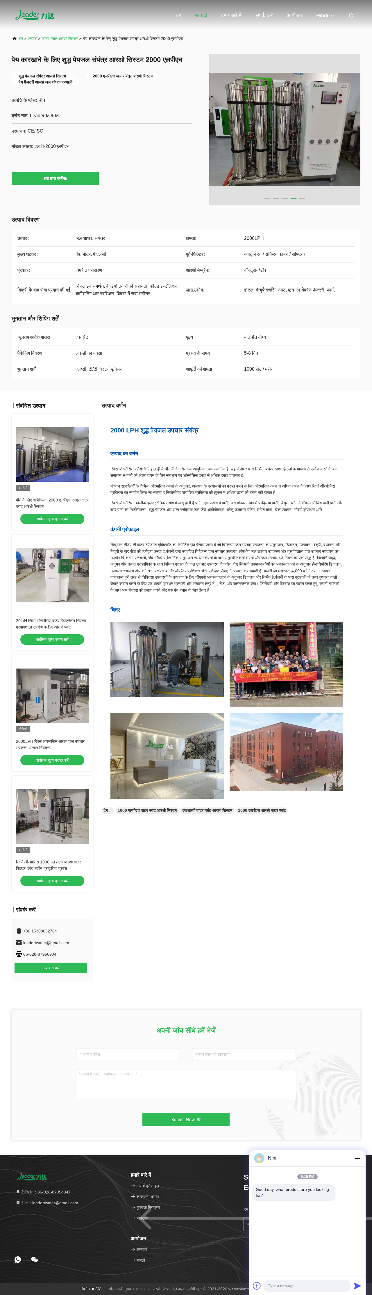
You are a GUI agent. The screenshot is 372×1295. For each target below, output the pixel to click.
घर (178, 15)
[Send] (357, 1285)
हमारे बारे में (231, 15)
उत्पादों (201, 15)
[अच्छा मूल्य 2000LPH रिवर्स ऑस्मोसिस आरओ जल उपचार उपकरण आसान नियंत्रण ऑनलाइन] (52, 696)
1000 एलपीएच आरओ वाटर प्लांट (262, 810)
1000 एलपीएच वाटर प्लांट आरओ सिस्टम (147, 810)
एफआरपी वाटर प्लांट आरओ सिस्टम (207, 810)
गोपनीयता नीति (90, 1289)
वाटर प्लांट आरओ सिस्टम (60, 38)
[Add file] (257, 1285)
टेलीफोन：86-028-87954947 (45, 1192)
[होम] (35, 14)
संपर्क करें (264, 15)
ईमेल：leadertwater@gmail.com (49, 1202)
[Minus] (357, 1158)
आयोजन (294, 15)
